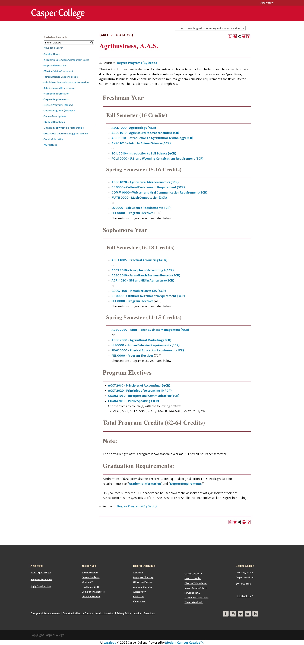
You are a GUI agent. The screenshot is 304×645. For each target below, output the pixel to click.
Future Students (90, 572)
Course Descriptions (55, 116)
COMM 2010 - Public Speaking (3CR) (133, 401)
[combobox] (210, 28)
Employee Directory (143, 577)
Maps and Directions (55, 65)
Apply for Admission (41, 586)
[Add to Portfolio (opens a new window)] (235, 36)
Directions (149, 613)
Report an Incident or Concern (78, 613)
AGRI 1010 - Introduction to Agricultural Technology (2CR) (152, 138)
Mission (137, 613)
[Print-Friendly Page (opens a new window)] (244, 36)
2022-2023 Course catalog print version (66, 133)
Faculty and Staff (90, 587)
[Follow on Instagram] (233, 613)
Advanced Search (53, 47)
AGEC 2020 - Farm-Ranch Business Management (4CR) (150, 329)
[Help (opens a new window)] (248, 36)
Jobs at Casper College (196, 588)
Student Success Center (196, 597)
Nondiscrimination (105, 613)
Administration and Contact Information (66, 82)
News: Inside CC (192, 593)
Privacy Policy (124, 613)
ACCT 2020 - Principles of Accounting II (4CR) (140, 390)
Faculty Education (54, 139)
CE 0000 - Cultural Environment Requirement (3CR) (148, 187)
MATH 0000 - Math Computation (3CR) (139, 197)
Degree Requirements (56, 99)
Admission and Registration (59, 88)
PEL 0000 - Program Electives (132, 213)
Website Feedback (194, 602)
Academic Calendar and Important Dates (66, 59)
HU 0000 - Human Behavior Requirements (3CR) (145, 345)
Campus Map (139, 601)
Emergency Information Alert (45, 613)
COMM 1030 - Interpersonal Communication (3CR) (143, 395)
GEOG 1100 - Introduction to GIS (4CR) (139, 291)
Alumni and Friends (91, 596)
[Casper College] (58, 10)
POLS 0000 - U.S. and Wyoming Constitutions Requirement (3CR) (157, 158)
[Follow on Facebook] (226, 613)
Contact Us (244, 596)
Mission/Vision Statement (58, 71)
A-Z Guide (138, 572)
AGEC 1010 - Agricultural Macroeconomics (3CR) (145, 133)
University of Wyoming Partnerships (64, 127)
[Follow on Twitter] (240, 613)
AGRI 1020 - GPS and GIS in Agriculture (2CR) (143, 280)
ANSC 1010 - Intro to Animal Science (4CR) (141, 143)
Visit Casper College (41, 572)
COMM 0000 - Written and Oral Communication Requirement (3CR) (159, 192)
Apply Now (267, 3)
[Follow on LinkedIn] (255, 613)
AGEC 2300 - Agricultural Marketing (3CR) (141, 340)
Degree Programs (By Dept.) (59, 110)
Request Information (41, 579)
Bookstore (138, 596)
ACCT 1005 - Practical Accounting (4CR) (139, 260)
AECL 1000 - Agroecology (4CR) (134, 127)
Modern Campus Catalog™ (184, 642)
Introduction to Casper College (61, 76)
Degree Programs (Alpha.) (58, 104)
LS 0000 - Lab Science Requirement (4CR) (141, 208)
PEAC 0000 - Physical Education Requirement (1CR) (148, 350)
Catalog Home (52, 54)
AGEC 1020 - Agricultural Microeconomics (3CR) (145, 182)
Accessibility (139, 591)
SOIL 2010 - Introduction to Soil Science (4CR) (144, 153)
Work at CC (87, 582)
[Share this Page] (239, 36)
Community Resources (93, 591)
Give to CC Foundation (196, 583)
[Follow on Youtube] (248, 613)
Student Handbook (54, 122)
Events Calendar (193, 578)
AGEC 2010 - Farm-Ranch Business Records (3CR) (146, 275)
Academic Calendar (142, 587)
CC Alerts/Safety (193, 573)
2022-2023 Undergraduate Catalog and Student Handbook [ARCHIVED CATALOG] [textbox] (210, 28)
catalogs (110, 642)
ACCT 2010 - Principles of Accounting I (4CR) (143, 270)
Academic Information (56, 93)
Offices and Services (143, 582)
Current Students (90, 577)
